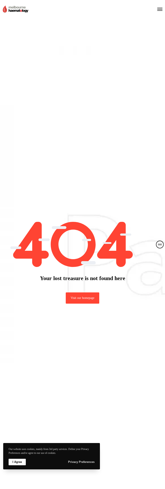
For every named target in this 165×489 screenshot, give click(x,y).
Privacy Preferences (81, 462)
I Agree (17, 462)
